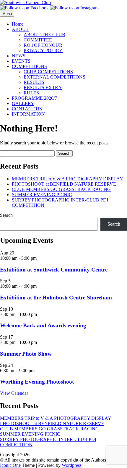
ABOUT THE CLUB (44, 34)
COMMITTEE (38, 39)
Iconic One (10, 465)
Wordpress (72, 465)
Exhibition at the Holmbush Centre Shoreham (56, 297)
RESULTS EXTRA (43, 87)
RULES (31, 92)
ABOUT (20, 29)
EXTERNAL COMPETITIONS (54, 76)
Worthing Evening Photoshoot (37, 382)
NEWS (18, 55)
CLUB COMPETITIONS (48, 71)
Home (17, 23)
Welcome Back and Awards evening (43, 325)
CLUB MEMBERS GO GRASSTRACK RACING (61, 189)
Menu (7, 13)
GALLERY (23, 103)
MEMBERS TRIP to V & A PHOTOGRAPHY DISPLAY (67, 178)
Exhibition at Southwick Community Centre (54, 270)
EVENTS (21, 61)
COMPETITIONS (29, 66)
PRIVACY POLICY (43, 50)
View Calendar (14, 393)
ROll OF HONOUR (43, 45)
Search (6, 215)
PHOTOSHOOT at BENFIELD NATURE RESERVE (64, 183)
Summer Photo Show (26, 354)
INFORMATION (28, 113)
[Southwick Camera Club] (25, 2)
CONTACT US (27, 108)
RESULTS (34, 82)
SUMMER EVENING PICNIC (42, 194)
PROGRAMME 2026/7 (34, 98)
